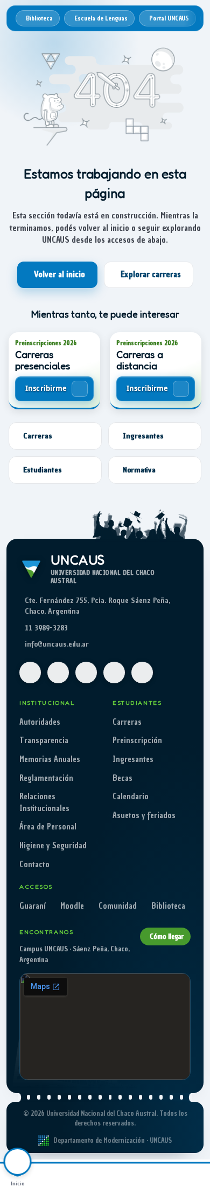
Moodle (72, 906)
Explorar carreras (151, 274)
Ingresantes (133, 759)
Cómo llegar (167, 936)
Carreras (127, 722)
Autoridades (39, 722)
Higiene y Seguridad (53, 845)
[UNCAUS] (122, 1176)
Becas (122, 778)
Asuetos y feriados (144, 815)
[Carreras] (52, 1176)
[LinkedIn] (142, 672)
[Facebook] (30, 672)
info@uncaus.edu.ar (57, 644)
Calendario (131, 796)
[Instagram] (58, 672)
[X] (114, 672)
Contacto (34, 864)
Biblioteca (168, 906)
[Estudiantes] (87, 1176)
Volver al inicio (59, 274)
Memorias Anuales (49, 759)
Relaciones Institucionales (44, 802)
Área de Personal (47, 826)
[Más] (192, 1176)
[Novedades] (157, 1176)
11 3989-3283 (46, 628)
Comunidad (118, 906)
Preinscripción (137, 740)
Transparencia (43, 740)
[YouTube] (86, 672)
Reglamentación (46, 778)
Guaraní (32, 906)
